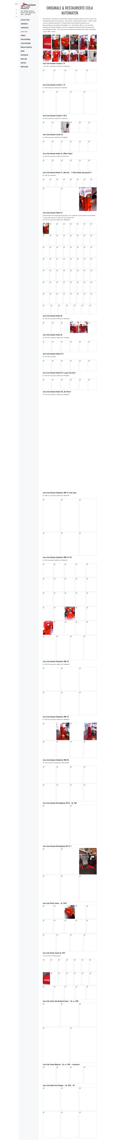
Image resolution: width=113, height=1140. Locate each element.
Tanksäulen (25, 28)
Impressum (24, 67)
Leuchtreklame (26, 43)
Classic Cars (25, 20)
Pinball (23, 35)
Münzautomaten (26, 47)
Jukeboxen (24, 24)
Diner (22, 51)
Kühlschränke (25, 39)
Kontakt (23, 63)
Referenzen (24, 55)
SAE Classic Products (25, 7)
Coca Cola (24, 32)
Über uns (24, 59)
